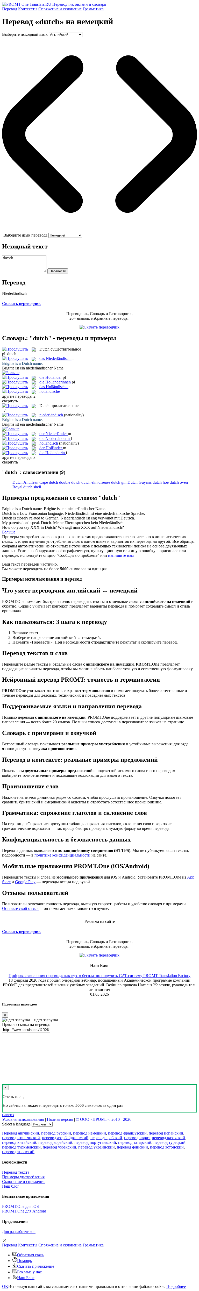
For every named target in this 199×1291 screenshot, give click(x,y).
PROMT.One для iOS (20, 1206)
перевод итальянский (21, 1138)
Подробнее (176, 1286)
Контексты (27, 9)
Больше (8, 532)
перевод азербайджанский (65, 1138)
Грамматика (93, 9)
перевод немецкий (89, 1133)
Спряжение (60, 9)
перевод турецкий (169, 1142)
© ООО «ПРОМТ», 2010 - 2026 (103, 1119)
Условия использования (23, 1119)
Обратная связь (30, 1255)
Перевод (9, 9)
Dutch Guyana (139, 482)
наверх (8, 1114)
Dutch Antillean (25, 482)
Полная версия (60, 1119)
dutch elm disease (95, 482)
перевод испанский (166, 1133)
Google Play (25, 882)
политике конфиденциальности (62, 855)
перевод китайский (19, 1142)
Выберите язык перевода (25, 235)
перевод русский (56, 1133)
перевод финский (132, 1147)
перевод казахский (168, 1138)
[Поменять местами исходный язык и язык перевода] (99, 230)
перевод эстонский (167, 1147)
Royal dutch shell (26, 487)
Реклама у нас (29, 1272)
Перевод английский (20, 1133)
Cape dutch (48, 482)
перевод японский (18, 1152)
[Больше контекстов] (10, 372)
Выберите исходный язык (25, 34)
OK (5, 1286)
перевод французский (127, 1133)
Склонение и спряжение (23, 1181)
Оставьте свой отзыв (20, 908)
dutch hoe (161, 482)
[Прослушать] (15, 349)
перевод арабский (106, 1138)
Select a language (16, 1124)
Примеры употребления (23, 1177)
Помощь (24, 1260)
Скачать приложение (35, 1266)
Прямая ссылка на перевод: (26, 1024)
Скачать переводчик (21, 303)
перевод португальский (95, 1142)
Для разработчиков (18, 1231)
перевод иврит (137, 1138)
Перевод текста (15, 1172)
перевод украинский (96, 1147)
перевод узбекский (59, 1147)
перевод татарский (134, 1142)
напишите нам (121, 555)
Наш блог (10, 1186)
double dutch (69, 482)
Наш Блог (25, 1277)
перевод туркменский (21, 1147)
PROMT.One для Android (24, 1211)
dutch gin (118, 482)
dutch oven (179, 482)
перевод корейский (55, 1142)
